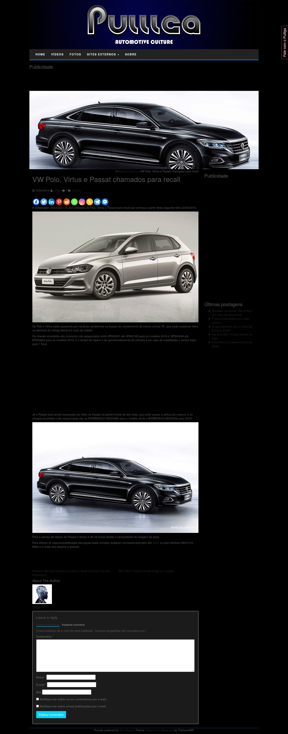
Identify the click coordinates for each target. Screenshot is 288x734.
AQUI (156, 543)
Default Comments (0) (48, 624)
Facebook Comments (73, 624)
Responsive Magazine (159, 730)
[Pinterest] (59, 200)
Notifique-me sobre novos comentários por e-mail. (73, 699)
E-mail (41, 685)
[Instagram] (82, 200)
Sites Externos (102, 54)
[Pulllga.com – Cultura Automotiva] (31, 51)
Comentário (44, 636)
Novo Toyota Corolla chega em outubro (146, 571)
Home (40, 54)
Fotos (75, 54)
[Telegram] (97, 200)
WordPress (126, 730)
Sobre (131, 54)
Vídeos (57, 54)
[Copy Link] (89, 200)
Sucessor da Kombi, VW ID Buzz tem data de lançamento (232, 313)
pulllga (57, 190)
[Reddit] (66, 200)
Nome (41, 677)
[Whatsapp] (74, 200)
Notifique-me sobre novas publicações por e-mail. (73, 706)
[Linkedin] (51, 200)
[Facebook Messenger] (104, 200)
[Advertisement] (100, 80)
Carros (76, 190)
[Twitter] (43, 200)
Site (38, 692)
